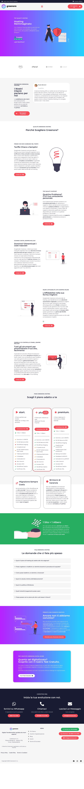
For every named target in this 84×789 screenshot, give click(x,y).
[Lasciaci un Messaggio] (70, 704)
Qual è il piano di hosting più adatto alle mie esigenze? (32, 560)
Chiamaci (42, 709)
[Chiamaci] (42, 704)
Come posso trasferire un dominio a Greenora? (30, 573)
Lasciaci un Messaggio (70, 709)
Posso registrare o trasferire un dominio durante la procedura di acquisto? (38, 566)
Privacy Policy (4, 752)
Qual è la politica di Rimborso (25, 585)
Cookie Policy (12, 752)
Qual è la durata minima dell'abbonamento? (29, 579)
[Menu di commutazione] (42, 6)
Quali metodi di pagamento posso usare (28, 591)
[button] (34, 93)
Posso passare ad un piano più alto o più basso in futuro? (33, 597)
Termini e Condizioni (22, 752)
